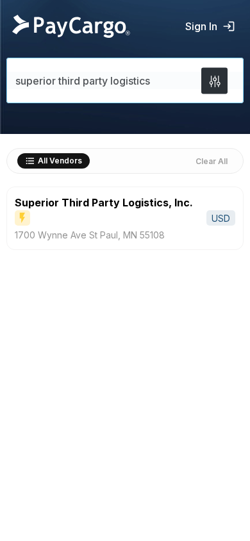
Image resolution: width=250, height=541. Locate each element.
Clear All (212, 161)
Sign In (201, 26)
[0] (214, 80)
